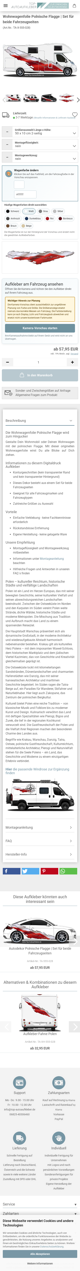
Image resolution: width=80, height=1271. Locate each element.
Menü (5, 5)
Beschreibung (16, 421)
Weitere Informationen (40, 1263)
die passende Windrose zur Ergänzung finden (37, 771)
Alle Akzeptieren (40, 1253)
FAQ (9, 841)
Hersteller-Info (16, 854)
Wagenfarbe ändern (26, 170)
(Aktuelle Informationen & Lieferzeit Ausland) (54, 118)
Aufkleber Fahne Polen (40, 1034)
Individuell (58, 1148)
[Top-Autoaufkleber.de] (40, 5)
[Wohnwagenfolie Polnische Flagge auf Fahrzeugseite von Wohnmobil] (40, 60)
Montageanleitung (52, 558)
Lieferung (19, 1148)
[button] (7, 362)
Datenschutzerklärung (51, 1246)
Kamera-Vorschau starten (40, 328)
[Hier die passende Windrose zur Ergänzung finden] (40, 794)
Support (19, 1093)
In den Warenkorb (40, 375)
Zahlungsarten (59, 1093)
